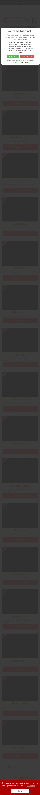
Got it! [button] (20, 791)
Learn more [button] (31, 786)
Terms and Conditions (26, 62)
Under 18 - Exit (27, 56)
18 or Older (13, 56)
